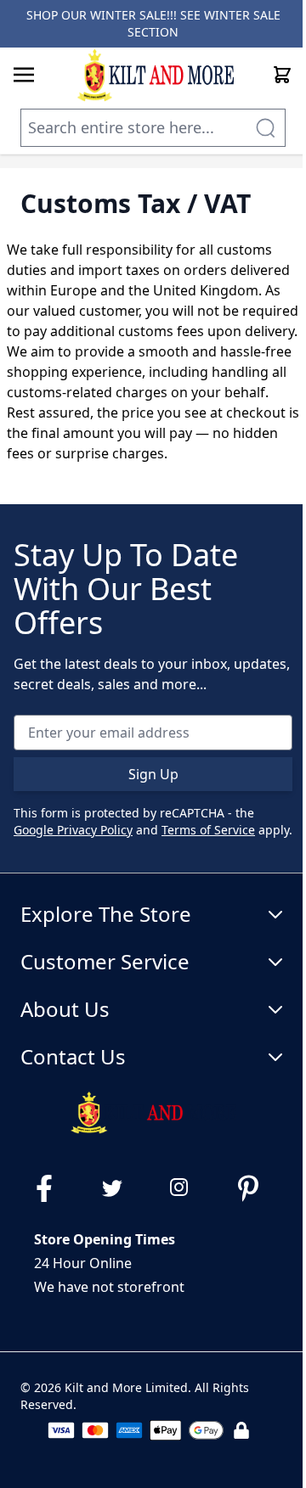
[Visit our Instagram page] (187, 1188)
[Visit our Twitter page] (119, 1188)
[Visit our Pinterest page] (255, 1188)
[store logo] (155, 75)
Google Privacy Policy (73, 830)
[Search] (265, 128)
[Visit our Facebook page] (51, 1188)
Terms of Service (208, 830)
